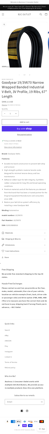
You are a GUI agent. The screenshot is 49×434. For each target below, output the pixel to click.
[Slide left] (19, 74)
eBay (6, 335)
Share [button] (7, 257)
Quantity (5, 109)
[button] (3, 14)
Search (7, 330)
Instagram (9, 351)
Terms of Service (11, 362)
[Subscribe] (41, 402)
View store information (13, 147)
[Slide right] (29, 74)
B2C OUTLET (21, 429)
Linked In (8, 357)
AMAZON (8, 341)
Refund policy (10, 367)
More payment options (24, 134)
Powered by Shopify (30, 429)
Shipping (4, 105)
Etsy (6, 346)
